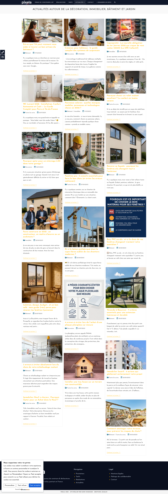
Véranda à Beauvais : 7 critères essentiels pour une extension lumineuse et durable (122, 312)
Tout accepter (35, 485)
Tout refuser (22, 485)
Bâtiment (28, 53)
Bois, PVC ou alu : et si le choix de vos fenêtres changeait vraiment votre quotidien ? (125, 242)
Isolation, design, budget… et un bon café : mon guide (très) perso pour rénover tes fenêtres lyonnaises (40, 307)
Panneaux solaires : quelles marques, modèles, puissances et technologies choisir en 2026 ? (82, 105)
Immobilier (112, 51)
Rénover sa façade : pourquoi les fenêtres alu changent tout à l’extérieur (122, 168)
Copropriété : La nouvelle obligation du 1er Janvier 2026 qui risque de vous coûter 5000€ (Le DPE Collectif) (125, 45)
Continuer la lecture (30, 70)
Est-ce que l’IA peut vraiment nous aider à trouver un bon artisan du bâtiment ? (39, 46)
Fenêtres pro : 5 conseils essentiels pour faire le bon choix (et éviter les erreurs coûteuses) (84, 178)
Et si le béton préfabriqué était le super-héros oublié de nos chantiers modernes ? (82, 251)
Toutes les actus (114, 104)
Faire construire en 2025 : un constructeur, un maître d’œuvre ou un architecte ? (41, 234)
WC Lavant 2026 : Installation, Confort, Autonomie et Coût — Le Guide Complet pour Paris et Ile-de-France (42, 106)
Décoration (70, 54)
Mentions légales (100, 492)
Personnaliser (9, 485)
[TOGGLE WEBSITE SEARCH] (115, 2)
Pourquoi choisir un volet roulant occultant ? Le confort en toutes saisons (123, 98)
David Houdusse (87, 492)
